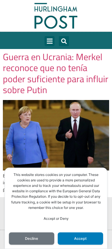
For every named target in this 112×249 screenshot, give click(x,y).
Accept (80, 238)
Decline (31, 238)
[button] (50, 41)
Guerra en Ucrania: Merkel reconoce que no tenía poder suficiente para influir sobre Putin (55, 73)
